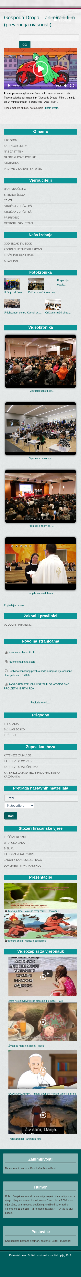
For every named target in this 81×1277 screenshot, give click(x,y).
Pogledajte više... (41, 702)
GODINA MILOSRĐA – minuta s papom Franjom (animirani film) (42, 1093)
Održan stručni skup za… (42, 292)
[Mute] (66, 85)
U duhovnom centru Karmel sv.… (23, 312)
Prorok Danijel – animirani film (24, 1138)
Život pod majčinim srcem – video (26, 1045)
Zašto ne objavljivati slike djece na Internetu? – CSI (35, 1001)
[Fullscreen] (72, 85)
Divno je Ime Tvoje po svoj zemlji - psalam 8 (33, 911)
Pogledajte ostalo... (15, 605)
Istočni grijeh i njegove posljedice (27, 940)
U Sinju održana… (14, 292)
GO (24, 44)
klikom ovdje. (51, 107)
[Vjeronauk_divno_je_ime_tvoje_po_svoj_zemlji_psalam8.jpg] (40, 896)
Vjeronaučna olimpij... (41, 458)
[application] (40, 68)
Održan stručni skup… (58, 312)
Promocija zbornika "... (41, 525)
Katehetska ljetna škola (21, 652)
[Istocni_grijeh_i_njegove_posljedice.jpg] (40, 926)
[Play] (9, 85)
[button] (40, 69)
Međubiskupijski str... (41, 390)
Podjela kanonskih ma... (41, 593)
